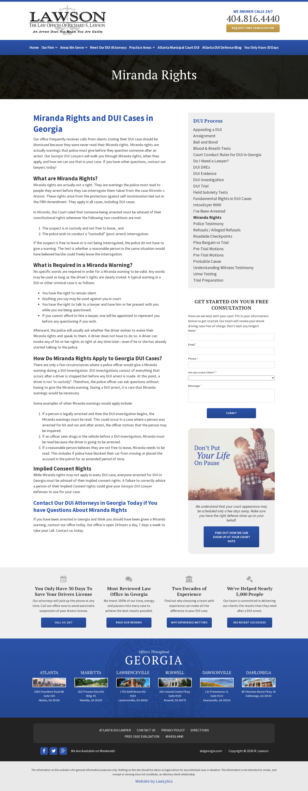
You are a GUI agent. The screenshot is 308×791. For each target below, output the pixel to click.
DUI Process (208, 120)
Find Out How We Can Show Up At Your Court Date (231, 537)
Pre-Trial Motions (208, 248)
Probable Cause (207, 261)
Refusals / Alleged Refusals (217, 229)
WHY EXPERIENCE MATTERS (189, 622)
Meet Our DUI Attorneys (108, 47)
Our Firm (47, 47)
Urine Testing (205, 273)
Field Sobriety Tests (210, 192)
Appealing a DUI (207, 129)
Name (192, 330)
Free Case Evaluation (142, 736)
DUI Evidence (204, 173)
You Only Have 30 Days (261, 47)
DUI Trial (201, 185)
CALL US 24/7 (63, 622)
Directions (199, 730)
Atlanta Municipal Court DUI (178, 47)
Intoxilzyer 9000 (207, 204)
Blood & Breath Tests (212, 148)
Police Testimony (208, 223)
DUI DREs (201, 167)
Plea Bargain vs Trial (211, 242)
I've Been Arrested (209, 211)
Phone (193, 358)
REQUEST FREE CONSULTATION (253, 28)
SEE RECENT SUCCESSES (249, 622)
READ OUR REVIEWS (129, 622)
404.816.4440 (253, 18)
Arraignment (204, 135)
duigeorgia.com (211, 751)
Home (34, 47)
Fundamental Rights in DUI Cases (222, 198)
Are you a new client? (202, 372)
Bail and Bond (205, 142)
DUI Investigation (208, 179)
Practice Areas (140, 47)
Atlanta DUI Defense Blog (222, 47)
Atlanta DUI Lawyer (115, 730)
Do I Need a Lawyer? (211, 160)
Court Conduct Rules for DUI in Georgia (227, 154)
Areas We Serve (72, 47)
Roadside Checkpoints (212, 236)
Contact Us (146, 730)
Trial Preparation (208, 280)
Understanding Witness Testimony (223, 267)
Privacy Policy (173, 730)
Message (195, 386)
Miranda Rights (207, 217)
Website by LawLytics (154, 781)
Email (192, 344)
